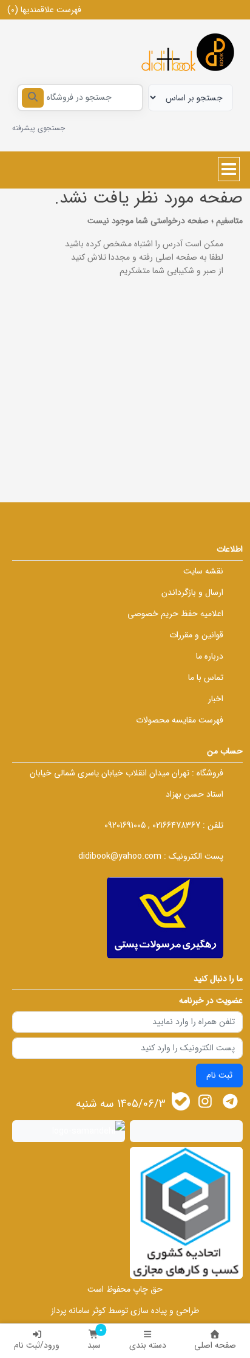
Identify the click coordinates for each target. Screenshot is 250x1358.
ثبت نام (219, 1075)
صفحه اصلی (215, 1345)
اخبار (215, 698)
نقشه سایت (203, 571)
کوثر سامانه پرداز (78, 1310)
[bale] (181, 1101)
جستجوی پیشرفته (38, 128)
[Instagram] (205, 1101)
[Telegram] (230, 1101)
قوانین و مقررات (196, 635)
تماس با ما (205, 677)
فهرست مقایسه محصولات (179, 720)
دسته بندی (147, 1345)
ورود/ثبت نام (36, 1345)
